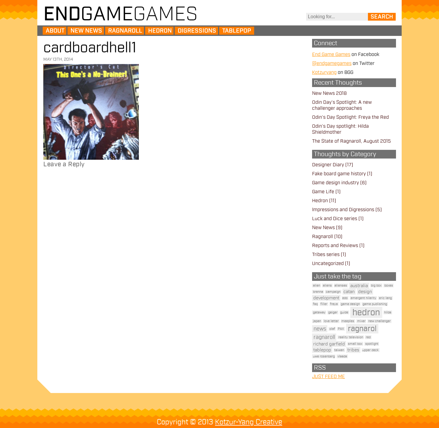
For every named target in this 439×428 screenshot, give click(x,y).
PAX (341, 329)
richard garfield (329, 344)
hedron (366, 312)
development (326, 298)
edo (345, 298)
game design (350, 304)
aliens (327, 285)
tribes (353, 350)
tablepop (322, 350)
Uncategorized (328, 263)
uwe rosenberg (324, 356)
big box (376, 285)
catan (348, 292)
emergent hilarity (363, 298)
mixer (361, 321)
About (55, 31)
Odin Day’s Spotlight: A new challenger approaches (342, 105)
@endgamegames (331, 63)
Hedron (160, 31)
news (320, 328)
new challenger (379, 321)
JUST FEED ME (328, 377)
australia (359, 286)
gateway (319, 312)
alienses (340, 285)
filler (323, 304)
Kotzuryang (324, 72)
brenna (318, 292)
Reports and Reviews (335, 246)
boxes (388, 285)
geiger (332, 312)
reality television (350, 337)
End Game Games (331, 54)
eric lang (385, 298)
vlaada (342, 356)
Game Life (323, 192)
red (368, 337)
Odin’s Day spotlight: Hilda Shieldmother (340, 129)
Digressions (197, 31)
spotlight (371, 344)
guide (344, 312)
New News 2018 (329, 93)
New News (86, 31)
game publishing (375, 304)
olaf (332, 329)
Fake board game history (339, 174)
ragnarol (362, 328)
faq (315, 304)
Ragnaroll (125, 31)
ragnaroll (324, 337)
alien (316, 285)
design (365, 292)
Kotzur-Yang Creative (248, 422)
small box (355, 344)
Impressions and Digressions (343, 210)
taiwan (339, 350)
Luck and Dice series (334, 219)
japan (317, 321)
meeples (347, 321)
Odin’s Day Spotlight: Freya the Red (350, 117)
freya (334, 304)
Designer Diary (328, 165)
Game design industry (335, 183)
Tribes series (326, 255)
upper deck (370, 350)
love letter (331, 321)
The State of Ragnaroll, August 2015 (351, 141)
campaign (333, 292)
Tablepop (236, 31)
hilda (387, 312)
